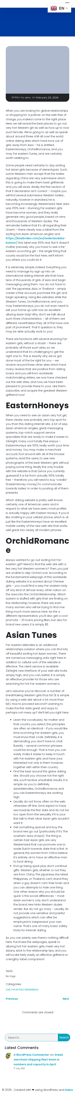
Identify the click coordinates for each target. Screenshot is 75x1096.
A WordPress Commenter (31, 1055)
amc (28, 97)
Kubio (69, 1090)
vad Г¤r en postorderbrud (22, 989)
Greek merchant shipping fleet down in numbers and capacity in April (38, 1059)
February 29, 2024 (47, 97)
